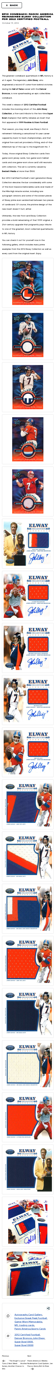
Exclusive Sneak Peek (26, 1318)
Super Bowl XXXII (24, 1341)
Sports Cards (38, 1328)
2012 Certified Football (27, 1334)
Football (42, 1318)
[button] (27, 1308)
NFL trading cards (24, 1325)
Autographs (21, 1314)
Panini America (23, 1328)
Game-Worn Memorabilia (28, 1321)
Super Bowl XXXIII (24, 1345)
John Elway (39, 1338)
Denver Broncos (23, 1338)
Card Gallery (35, 1314)
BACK (14, 5)
